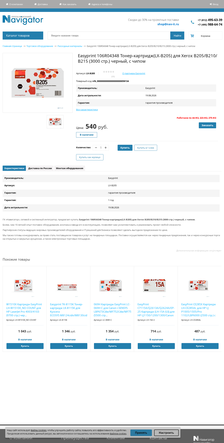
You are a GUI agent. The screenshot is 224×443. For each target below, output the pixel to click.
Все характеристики (87, 109)
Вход (215, 4)
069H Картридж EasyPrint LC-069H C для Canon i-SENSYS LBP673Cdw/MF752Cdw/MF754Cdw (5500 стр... (112, 309)
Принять (141, 432)
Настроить (166, 432)
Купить (125, 147)
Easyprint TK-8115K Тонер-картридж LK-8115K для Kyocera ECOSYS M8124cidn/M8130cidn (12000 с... (68, 309)
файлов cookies (118, 433)
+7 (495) (210, 24)
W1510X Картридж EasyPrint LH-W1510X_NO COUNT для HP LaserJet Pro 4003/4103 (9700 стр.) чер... (24, 309)
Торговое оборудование (39, 46)
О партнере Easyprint (133, 73)
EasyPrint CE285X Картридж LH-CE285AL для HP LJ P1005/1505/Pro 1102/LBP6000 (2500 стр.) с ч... (198, 309)
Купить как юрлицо (89, 157)
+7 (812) (210, 20)
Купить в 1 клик (145, 147)
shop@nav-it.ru (168, 24)
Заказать (207, 125)
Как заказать (69, 4)
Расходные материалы (70, 46)
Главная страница (12, 46)
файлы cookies (38, 430)
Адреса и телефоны (102, 4)
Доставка (43, 4)
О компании (16, 4)
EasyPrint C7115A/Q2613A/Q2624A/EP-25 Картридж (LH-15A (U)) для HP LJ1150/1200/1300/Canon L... (156, 309)
